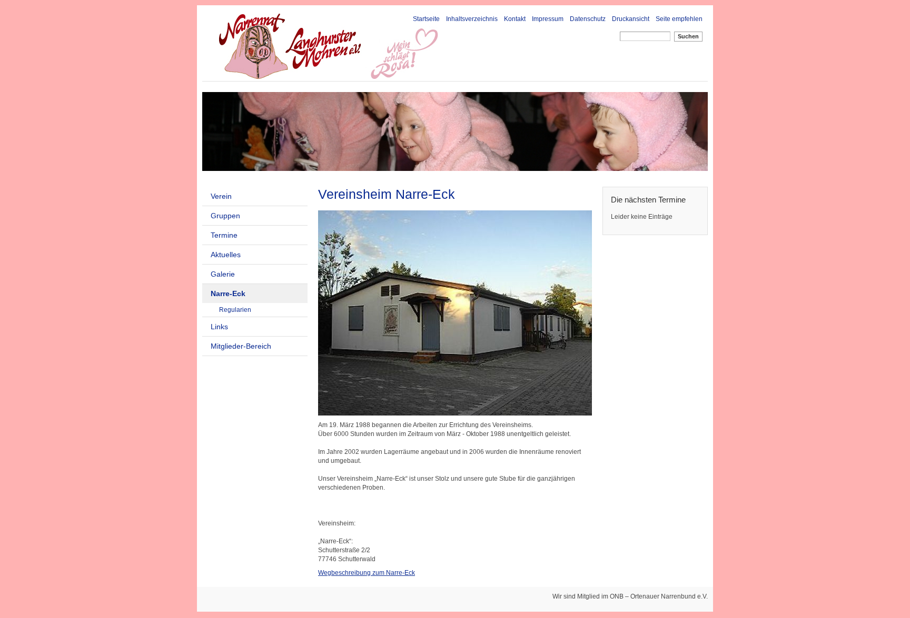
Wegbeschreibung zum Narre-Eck (366, 572)
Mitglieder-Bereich (241, 346)
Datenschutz (588, 19)
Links (219, 326)
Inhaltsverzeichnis (472, 19)
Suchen (688, 36)
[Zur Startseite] (367, 46)
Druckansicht (630, 19)
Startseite (426, 19)
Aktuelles (226, 254)
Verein (221, 196)
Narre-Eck (228, 293)
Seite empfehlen (679, 19)
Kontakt (515, 19)
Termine (224, 235)
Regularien (235, 309)
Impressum (547, 19)
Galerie (223, 274)
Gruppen (225, 215)
